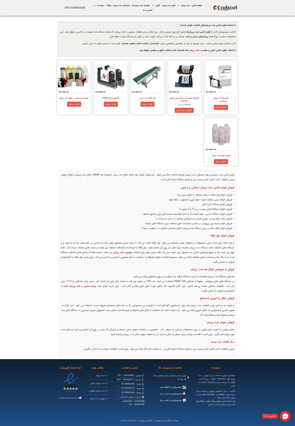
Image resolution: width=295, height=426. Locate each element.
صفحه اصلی (197, 5)
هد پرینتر (117, 175)
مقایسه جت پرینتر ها (141, 5)
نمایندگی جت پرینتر (121, 5)
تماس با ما (147, 10)
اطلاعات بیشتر (221, 107)
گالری (157, 5)
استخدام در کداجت (128, 420)
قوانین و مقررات (145, 420)
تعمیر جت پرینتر (168, 5)
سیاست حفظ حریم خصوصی (166, 420)
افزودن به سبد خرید (184, 110)
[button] (285, 416)
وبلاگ (108, 5)
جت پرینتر (185, 5)
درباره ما (100, 5)
